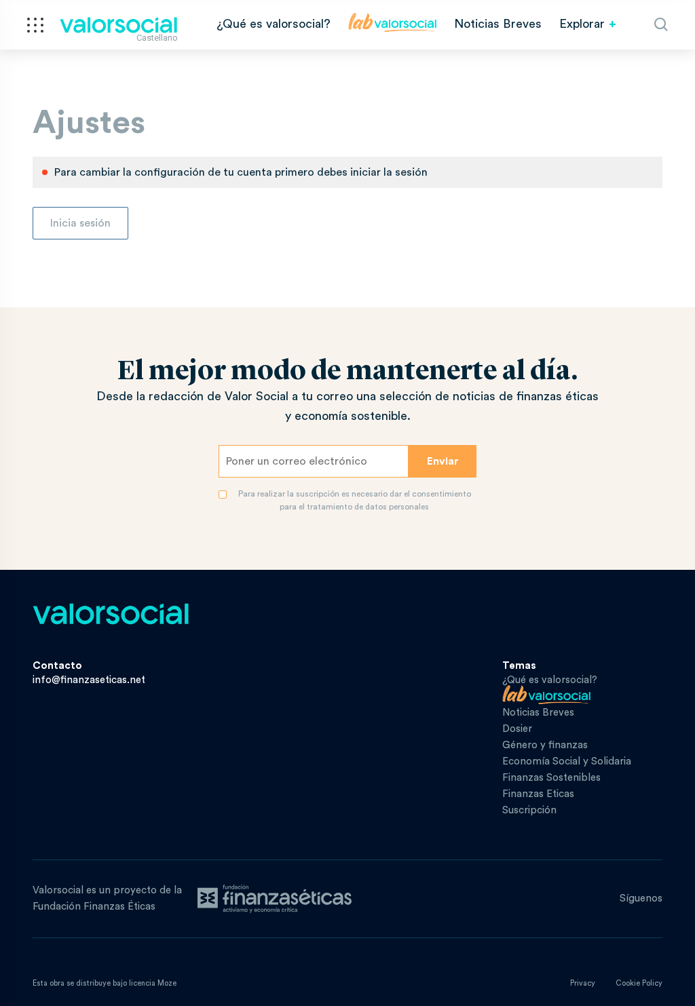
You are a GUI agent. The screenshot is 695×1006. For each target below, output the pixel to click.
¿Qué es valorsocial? (274, 24)
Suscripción (529, 810)
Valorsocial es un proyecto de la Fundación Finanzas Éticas (107, 898)
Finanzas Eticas (538, 794)
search (661, 24)
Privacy (582, 983)
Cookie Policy (639, 983)
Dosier (517, 729)
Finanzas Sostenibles (551, 778)
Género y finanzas (545, 745)
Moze (166, 983)
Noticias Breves (498, 24)
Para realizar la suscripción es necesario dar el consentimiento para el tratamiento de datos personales (354, 500)
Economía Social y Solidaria (566, 761)
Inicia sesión (80, 223)
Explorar (582, 24)
